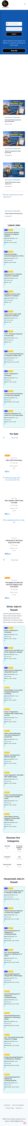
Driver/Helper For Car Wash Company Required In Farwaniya (13, 691)
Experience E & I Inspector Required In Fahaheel (13, 275)
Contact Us (19, 1108)
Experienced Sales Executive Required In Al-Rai (13, 255)
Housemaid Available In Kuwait (19, 847)
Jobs (19, 856)
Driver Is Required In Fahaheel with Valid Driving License (13, 713)
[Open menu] (24, 4)
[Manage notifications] (24, 1123)
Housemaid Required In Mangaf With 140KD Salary (13, 975)
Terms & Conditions (18, 1105)
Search (14, 34)
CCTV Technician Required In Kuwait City (13, 334)
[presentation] (14, 107)
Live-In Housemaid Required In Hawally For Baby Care (13, 354)
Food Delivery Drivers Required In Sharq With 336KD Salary (12, 818)
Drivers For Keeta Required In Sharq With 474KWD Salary (13, 796)
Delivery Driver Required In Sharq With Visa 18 (13, 671)
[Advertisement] (14, 69)
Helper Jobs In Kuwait (11, 242)
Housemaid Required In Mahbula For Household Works (12, 1017)
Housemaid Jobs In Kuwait (12, 362)
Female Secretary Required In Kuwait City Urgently (13, 394)
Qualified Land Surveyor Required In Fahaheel (12, 295)
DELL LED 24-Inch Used (14, 460)
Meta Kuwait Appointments (12, 117)
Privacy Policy (9, 1108)
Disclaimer (7, 1105)
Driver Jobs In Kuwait (11, 382)
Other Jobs (8, 282)
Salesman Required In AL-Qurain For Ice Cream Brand (13, 414)
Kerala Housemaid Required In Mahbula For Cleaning (13, 1058)
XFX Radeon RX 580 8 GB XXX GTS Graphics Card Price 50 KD (14, 585)
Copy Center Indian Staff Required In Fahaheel (12, 314)
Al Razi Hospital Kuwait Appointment (14, 213)
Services (19, 864)
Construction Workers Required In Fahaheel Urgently (11, 234)
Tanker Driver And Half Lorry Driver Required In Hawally (13, 651)
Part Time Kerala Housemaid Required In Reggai (13, 1038)
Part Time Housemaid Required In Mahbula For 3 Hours (13, 954)
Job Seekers (7, 856)
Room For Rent (7, 864)
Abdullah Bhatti (9, 238)
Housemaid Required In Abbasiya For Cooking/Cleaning (12, 932)
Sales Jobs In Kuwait (11, 262)
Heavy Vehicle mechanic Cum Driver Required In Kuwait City (12, 735)
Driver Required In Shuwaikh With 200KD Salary (13, 776)
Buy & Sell (14, 458)
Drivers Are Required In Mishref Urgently (12, 756)
